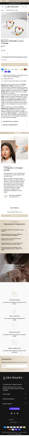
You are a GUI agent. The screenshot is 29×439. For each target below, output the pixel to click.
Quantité (3, 50)
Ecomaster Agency (18, 433)
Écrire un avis (14, 215)
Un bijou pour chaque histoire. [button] (12, 384)
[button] (2, 6)
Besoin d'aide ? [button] (7, 404)
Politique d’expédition (23, 432)
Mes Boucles (7, 432)
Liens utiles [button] (6, 394)
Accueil (2, 10)
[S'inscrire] (25, 366)
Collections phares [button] (8, 399)
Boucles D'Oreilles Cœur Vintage (12, 10)
